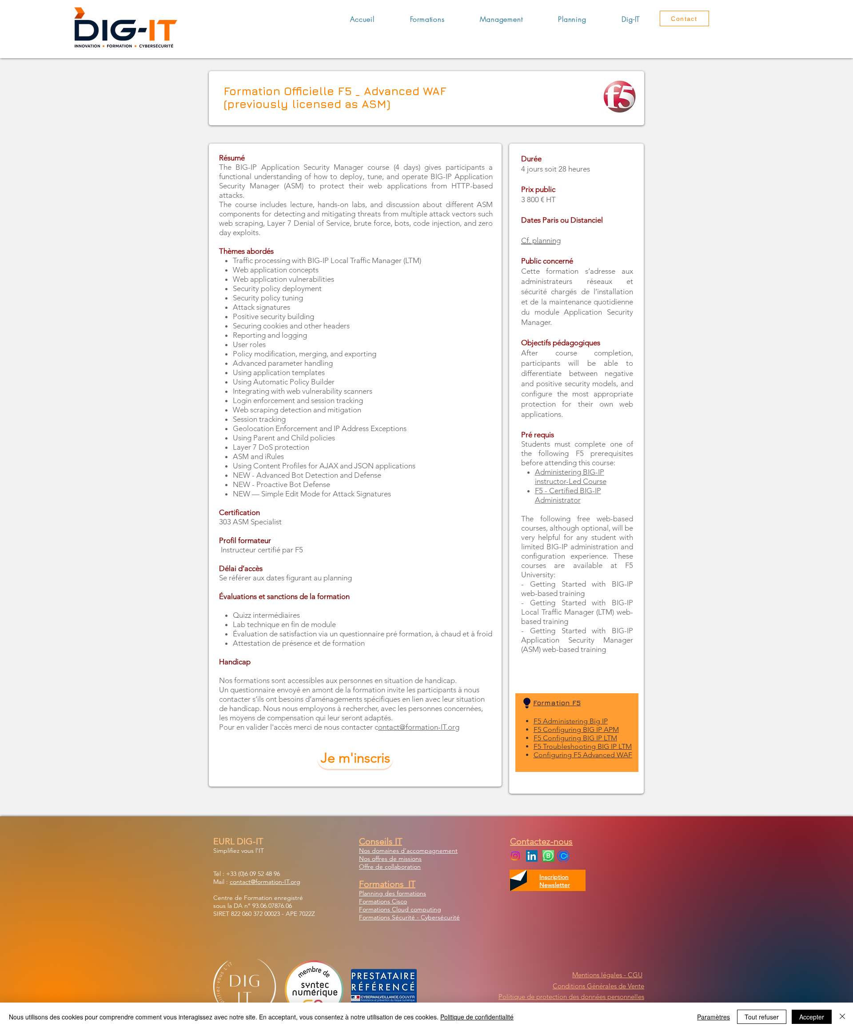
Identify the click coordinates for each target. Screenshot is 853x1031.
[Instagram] (515, 856)
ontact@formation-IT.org (418, 727)
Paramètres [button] (713, 1016)
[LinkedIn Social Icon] (532, 856)
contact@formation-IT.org (265, 882)
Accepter (811, 1016)
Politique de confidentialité (477, 1016)
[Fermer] (842, 1017)
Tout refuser (762, 1016)
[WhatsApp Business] (548, 856)
